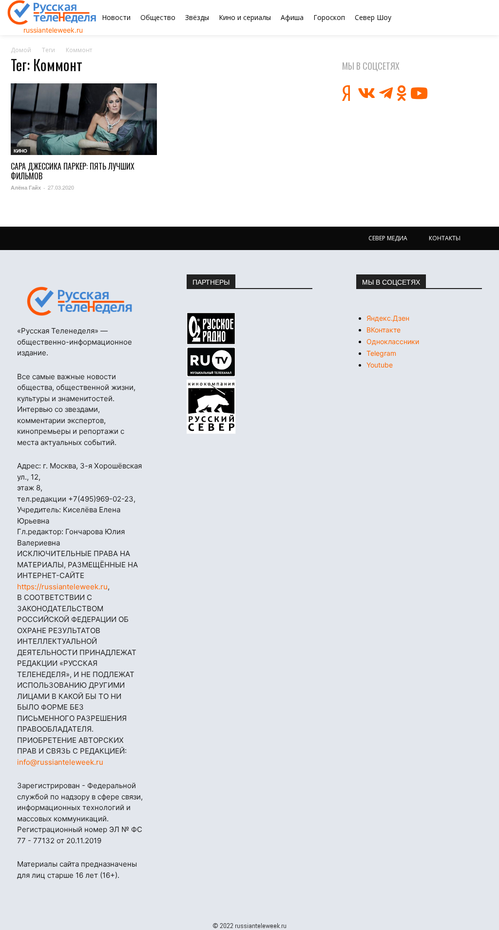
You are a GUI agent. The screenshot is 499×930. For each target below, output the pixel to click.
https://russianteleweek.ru (62, 586)
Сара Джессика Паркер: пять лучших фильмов (72, 171)
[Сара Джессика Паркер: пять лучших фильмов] (84, 119)
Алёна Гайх (26, 187)
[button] (456, 17)
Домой (21, 50)
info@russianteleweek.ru (60, 762)
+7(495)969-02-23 (101, 499)
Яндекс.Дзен (387, 318)
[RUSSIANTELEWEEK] (52, 12)
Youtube (379, 365)
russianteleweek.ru (53, 30)
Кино (20, 150)
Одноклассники (392, 341)
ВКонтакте (383, 330)
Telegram (381, 353)
